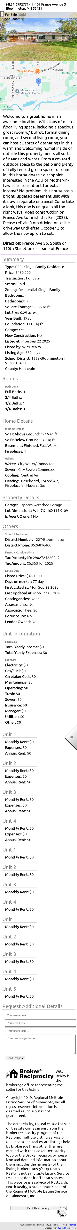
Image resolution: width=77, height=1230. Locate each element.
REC (59, 1227)
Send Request (15, 1058)
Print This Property (38, 1208)
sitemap (72, 1224)
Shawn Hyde (70, 1227)
